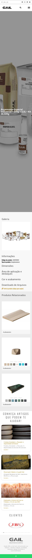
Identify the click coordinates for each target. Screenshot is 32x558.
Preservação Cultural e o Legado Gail (14, 472)
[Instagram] (25, 2)
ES (7, 2)
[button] (20, 7)
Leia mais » (6, 449)
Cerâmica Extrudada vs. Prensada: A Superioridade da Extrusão (14, 443)
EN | (5, 2)
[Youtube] (30, 2)
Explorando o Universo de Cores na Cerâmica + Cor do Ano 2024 (13, 501)
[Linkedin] (27, 2)
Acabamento (7, 332)
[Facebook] (22, 2)
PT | (2, 2)
